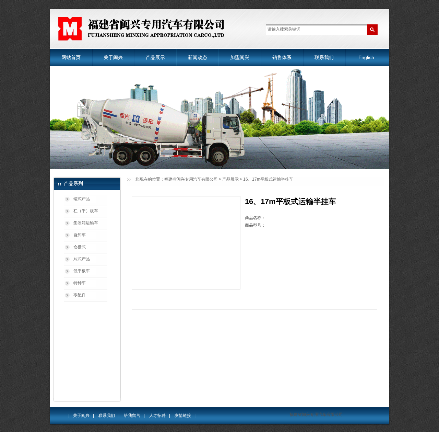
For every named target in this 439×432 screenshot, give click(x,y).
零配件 (79, 295)
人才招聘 (157, 415)
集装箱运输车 (85, 222)
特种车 (79, 283)
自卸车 (79, 234)
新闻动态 (197, 57)
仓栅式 (79, 247)
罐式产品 (81, 198)
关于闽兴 (113, 57)
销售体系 (282, 57)
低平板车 (81, 271)
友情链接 (183, 415)
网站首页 (71, 57)
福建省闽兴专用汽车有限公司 (191, 179)
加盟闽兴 (239, 57)
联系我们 (324, 57)
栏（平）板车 (85, 210)
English (366, 57)
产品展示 (155, 57)
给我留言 (132, 415)
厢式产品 (81, 259)
